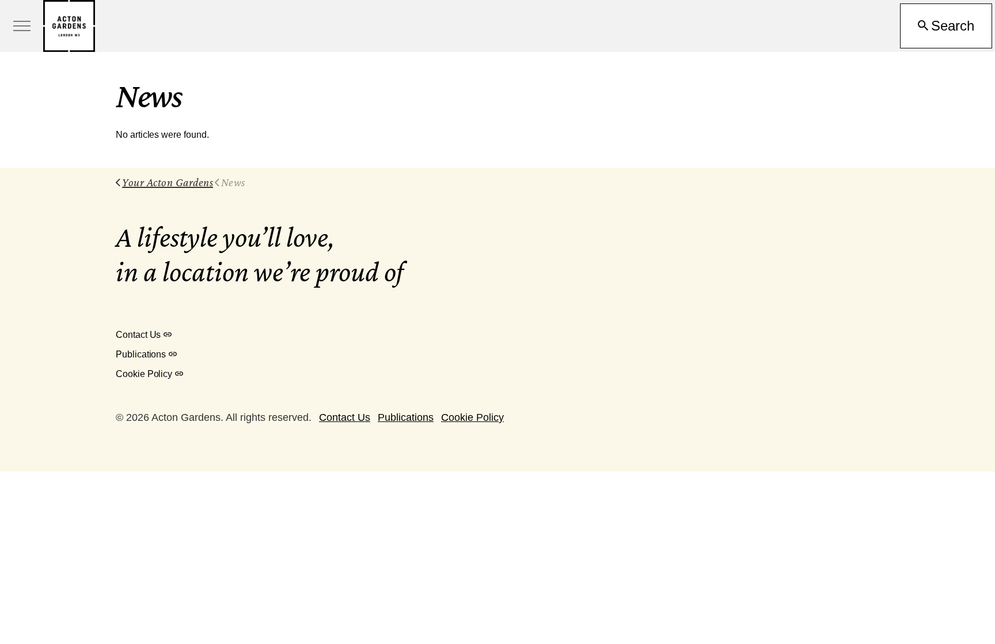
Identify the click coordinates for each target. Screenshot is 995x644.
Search (952, 25)
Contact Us (138, 335)
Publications (141, 354)
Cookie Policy (144, 374)
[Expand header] (22, 26)
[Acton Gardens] (69, 26)
